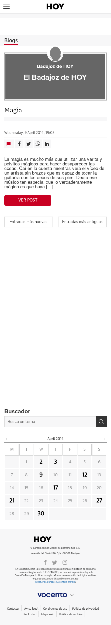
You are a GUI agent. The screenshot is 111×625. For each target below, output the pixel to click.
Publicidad (29, 614)
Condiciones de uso (55, 608)
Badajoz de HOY (55, 66)
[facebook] (45, 562)
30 (41, 513)
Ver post (27, 200)
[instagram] (65, 562)
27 (99, 501)
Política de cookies (70, 614)
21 (12, 501)
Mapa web (47, 614)
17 (55, 488)
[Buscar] (101, 421)
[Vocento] (55, 595)
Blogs (11, 40)
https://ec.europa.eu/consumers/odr (55, 582)
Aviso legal (31, 608)
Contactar (13, 608)
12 (84, 475)
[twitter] (54, 562)
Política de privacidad (85, 608)
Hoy (55, 539)
